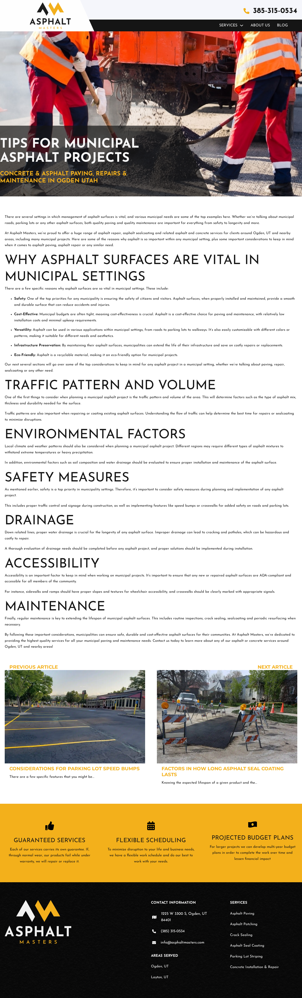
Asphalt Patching (243, 924)
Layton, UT (159, 977)
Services (228, 25)
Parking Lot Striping (246, 956)
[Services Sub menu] (241, 25)
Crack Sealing (241, 935)
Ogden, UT (160, 966)
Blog (282, 25)
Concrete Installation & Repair (254, 967)
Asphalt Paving (242, 913)
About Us (260, 25)
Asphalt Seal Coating (247, 946)
